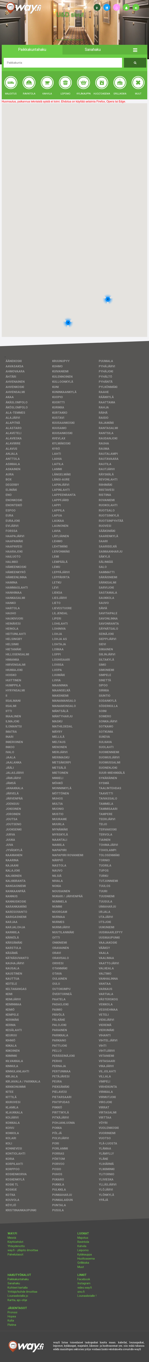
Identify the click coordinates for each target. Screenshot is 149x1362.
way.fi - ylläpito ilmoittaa (23, 1250)
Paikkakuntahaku (18, 1279)
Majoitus (82, 1237)
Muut (80, 1267)
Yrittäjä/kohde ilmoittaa (22, 1291)
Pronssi (12, 1312)
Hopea (12, 1316)
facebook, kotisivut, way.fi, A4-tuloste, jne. (69, 40)
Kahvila (81, 1246)
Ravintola (83, 1242)
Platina (12, 1325)
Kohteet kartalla (18, 1287)
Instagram (83, 1283)
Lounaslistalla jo (18, 1296)
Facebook (83, 1279)
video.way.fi (84, 1287)
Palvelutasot (15, 1254)
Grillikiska (83, 1262)
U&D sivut (70, 14)
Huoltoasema (86, 1258)
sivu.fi (81, 1291)
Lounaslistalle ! (86, 1296)
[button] (135, 50)
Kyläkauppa (84, 1254)
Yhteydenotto (16, 1246)
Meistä (12, 1237)
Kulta (11, 1320)
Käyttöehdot (15, 1242)
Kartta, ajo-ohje (17, 1300)
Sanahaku (14, 1283)
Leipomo (83, 1250)
